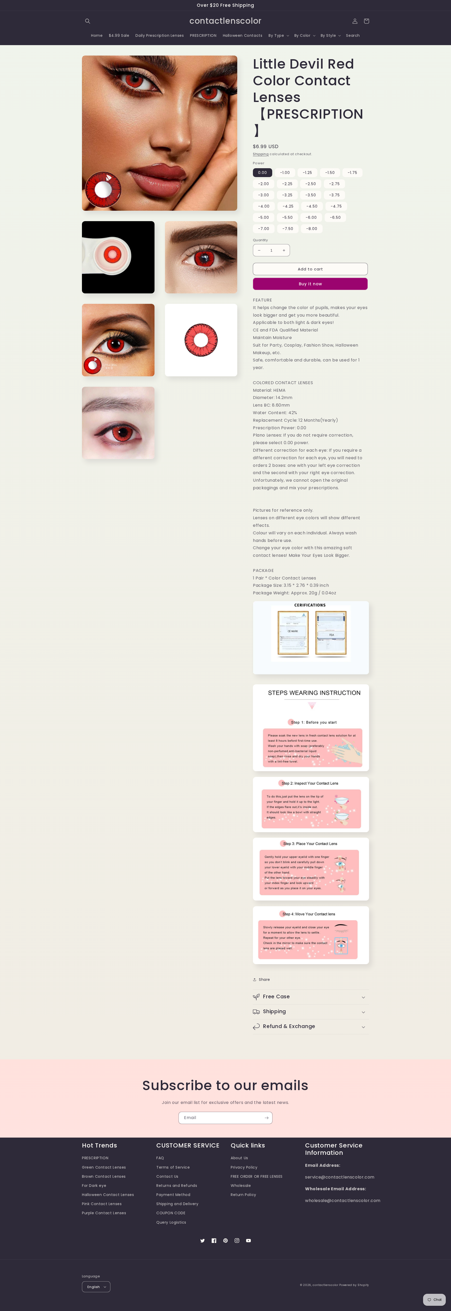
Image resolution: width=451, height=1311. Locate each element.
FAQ (160, 1158)
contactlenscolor (325, 1285)
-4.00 (264, 206)
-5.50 (287, 217)
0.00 (262, 172)
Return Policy (243, 1194)
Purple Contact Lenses (104, 1213)
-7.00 (263, 228)
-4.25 (288, 206)
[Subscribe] (266, 1118)
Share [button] (264, 979)
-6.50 (335, 217)
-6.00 (311, 217)
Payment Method (173, 1194)
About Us (239, 1158)
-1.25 (307, 172)
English (93, 1286)
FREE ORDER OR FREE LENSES (257, 1176)
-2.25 (287, 183)
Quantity (260, 240)
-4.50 (312, 206)
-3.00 (263, 195)
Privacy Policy (244, 1167)
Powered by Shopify (354, 1285)
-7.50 (287, 228)
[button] (87, 21)
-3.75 (334, 195)
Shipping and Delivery (177, 1203)
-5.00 (263, 217)
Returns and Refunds (176, 1185)
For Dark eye (94, 1185)
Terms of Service (173, 1167)
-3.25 (287, 195)
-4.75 (336, 206)
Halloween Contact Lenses (108, 1194)
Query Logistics (171, 1222)
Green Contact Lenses (104, 1167)
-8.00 (311, 228)
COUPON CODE (171, 1213)
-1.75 (352, 172)
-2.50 (310, 183)
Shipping (261, 154)
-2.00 (263, 183)
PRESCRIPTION (95, 1158)
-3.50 (310, 195)
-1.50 (330, 172)
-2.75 (334, 183)
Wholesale (241, 1185)
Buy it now (310, 284)
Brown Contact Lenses (104, 1176)
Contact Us (167, 1176)
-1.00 (285, 172)
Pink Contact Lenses (102, 1203)
